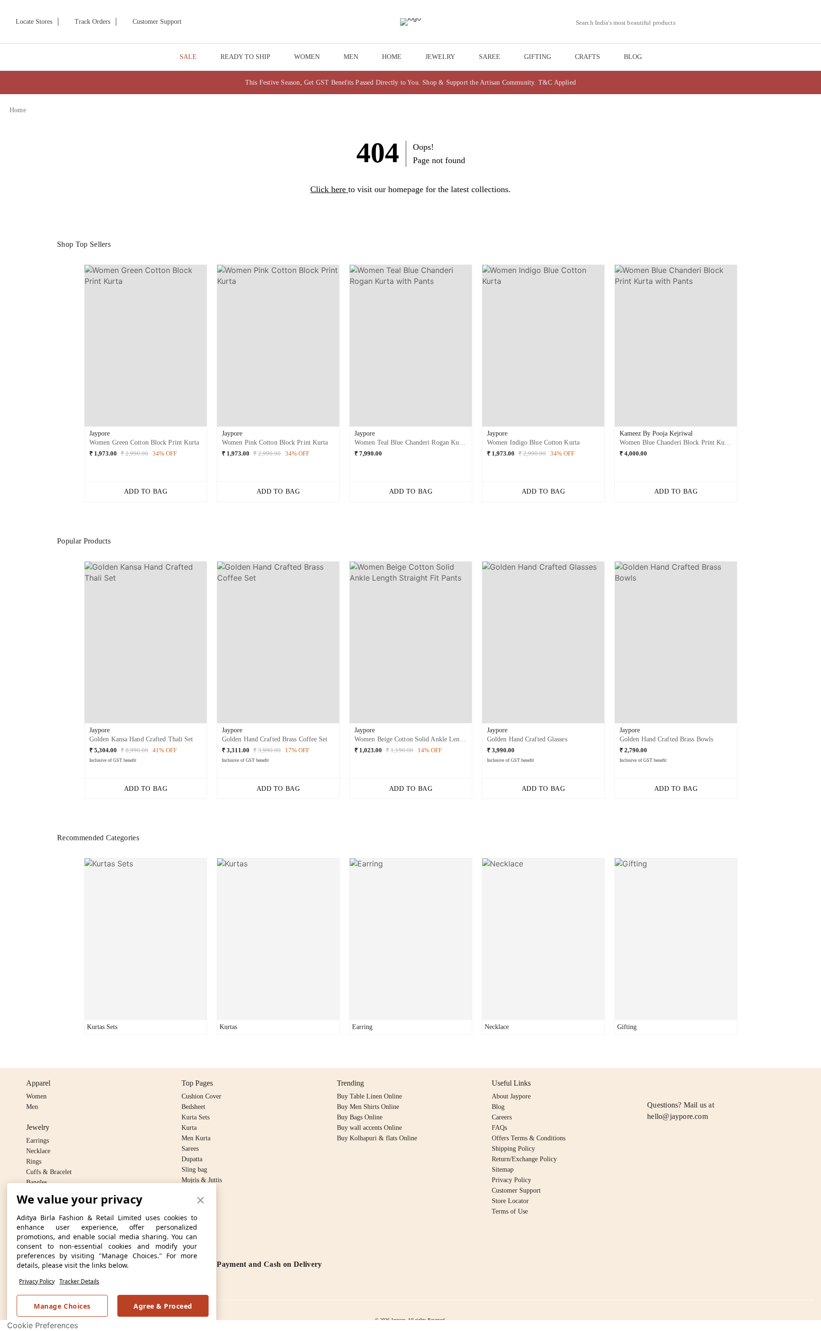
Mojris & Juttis (201, 1180)
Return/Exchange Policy (524, 1159)
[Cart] (758, 22)
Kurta (189, 1127)
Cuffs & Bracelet (49, 1172)
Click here (328, 189)
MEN (351, 56)
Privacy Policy (37, 1281)
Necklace (38, 1151)
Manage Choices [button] (62, 1306)
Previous (76, 349)
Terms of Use (510, 1211)
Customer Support (516, 1190)
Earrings (37, 1140)
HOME (391, 56)
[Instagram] (653, 1083)
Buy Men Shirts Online (368, 1106)
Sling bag (194, 1169)
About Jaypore (511, 1096)
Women (36, 1096)
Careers (502, 1117)
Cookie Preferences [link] (42, 1325)
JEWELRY (440, 56)
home (18, 110)
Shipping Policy (513, 1148)
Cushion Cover (201, 1096)
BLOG (633, 56)
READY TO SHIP (245, 56)
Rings (33, 1161)
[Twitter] (689, 1083)
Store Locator (510, 1201)
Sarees (190, 1148)
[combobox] (629, 23)
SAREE (489, 56)
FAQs (499, 1127)
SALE (188, 56)
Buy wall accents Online (369, 1127)
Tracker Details (79, 1281)
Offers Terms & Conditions (528, 1138)
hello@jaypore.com (677, 1116)
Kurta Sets (195, 1117)
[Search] (688, 23)
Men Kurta (195, 1138)
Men (32, 1106)
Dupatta (191, 1159)
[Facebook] (671, 1083)
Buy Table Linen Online (369, 1096)
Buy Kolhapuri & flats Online (377, 1138)
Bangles (36, 1182)
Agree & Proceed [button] (163, 1306)
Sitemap (503, 1169)
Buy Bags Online (359, 1117)
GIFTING (537, 56)
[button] (710, 22)
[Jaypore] (410, 22)
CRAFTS (587, 56)
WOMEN (307, 56)
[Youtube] (707, 1083)
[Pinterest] (726, 1083)
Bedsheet (193, 1106)
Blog (498, 1106)
